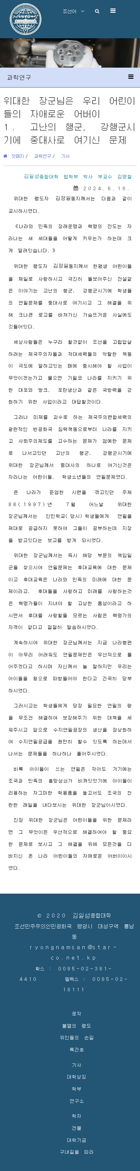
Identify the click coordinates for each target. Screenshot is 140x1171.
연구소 (76, 1100)
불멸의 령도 (76, 1025)
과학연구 (42, 156)
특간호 (76, 1049)
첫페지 (15, 156)
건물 (76, 1127)
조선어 (72, 11)
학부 (76, 1088)
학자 (76, 1115)
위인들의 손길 (77, 1037)
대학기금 (76, 1139)
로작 (76, 1013)
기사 (65, 156)
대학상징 (76, 1076)
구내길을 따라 (77, 1151)
